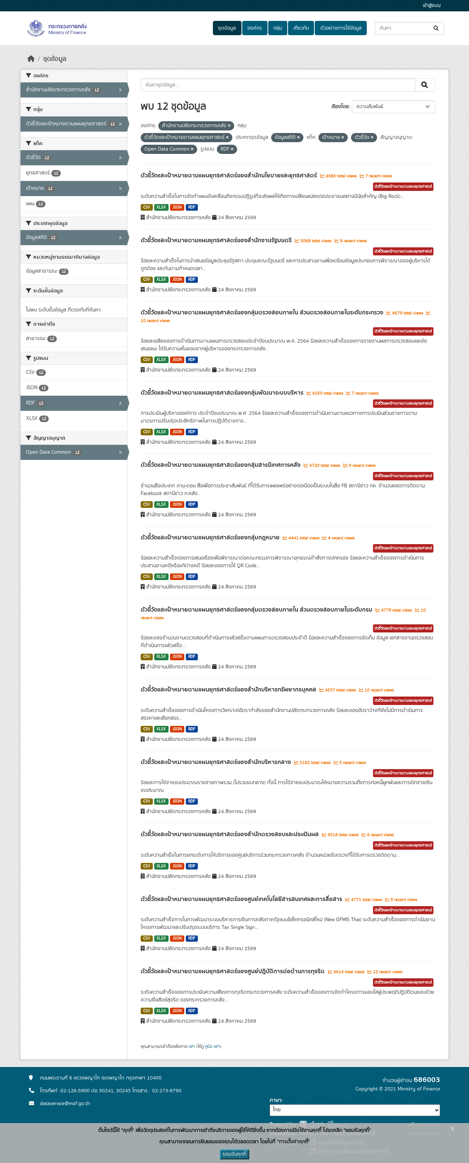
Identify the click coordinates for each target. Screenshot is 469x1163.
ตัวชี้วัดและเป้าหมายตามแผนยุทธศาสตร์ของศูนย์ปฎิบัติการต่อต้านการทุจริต (233, 971)
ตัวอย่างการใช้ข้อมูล (341, 28)
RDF (191, 207)
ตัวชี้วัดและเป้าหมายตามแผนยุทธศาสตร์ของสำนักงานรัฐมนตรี (217, 240)
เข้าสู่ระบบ (432, 5)
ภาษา (275, 1100)
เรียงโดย (340, 106)
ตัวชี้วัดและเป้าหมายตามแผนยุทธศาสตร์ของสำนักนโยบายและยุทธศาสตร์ (229, 175)
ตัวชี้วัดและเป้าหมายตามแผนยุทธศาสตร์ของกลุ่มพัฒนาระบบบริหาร (223, 393)
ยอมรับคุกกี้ (234, 1154)
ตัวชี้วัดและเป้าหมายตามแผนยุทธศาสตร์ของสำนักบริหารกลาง (216, 762)
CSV (146, 207)
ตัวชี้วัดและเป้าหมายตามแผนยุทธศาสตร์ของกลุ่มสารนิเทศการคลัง (221, 465)
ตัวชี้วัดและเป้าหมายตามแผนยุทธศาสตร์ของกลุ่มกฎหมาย (211, 537)
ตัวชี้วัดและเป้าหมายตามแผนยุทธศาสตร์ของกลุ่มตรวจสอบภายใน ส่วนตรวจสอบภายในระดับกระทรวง (263, 312)
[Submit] (436, 28)
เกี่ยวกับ (301, 28)
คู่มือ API (212, 1046)
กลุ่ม (277, 28)
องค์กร (254, 28)
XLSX (161, 207)
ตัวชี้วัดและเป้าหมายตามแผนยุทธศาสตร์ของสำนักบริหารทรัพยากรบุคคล (229, 689)
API (192, 1046)
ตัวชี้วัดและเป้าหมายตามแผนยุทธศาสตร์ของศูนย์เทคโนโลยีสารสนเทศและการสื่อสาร (242, 899)
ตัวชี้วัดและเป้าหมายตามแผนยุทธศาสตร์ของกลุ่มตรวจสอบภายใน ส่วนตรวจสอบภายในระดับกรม (257, 609)
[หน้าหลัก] (31, 59)
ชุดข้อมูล (227, 28)
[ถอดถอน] (229, 126)
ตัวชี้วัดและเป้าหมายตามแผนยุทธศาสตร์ (403, 186)
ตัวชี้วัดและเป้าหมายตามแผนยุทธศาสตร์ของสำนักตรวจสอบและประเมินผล (230, 834)
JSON (177, 207)
